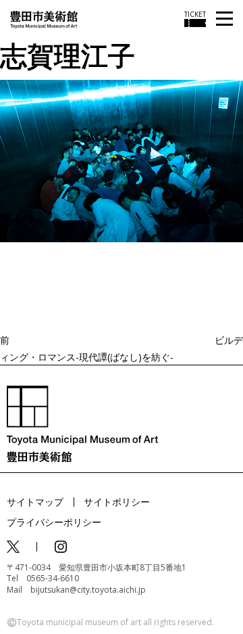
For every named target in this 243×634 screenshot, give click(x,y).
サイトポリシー (117, 501)
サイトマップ (35, 501)
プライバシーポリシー (54, 522)
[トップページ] (44, 18)
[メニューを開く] (224, 19)
